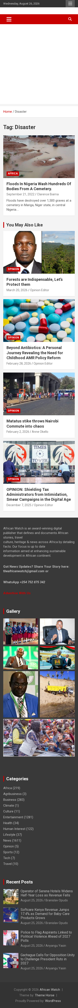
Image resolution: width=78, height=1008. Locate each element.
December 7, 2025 (18, 505)
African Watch (50, 990)
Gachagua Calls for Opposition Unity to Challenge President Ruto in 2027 (48, 959)
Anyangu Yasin (56, 945)
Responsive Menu (70, 3)
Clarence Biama (48, 194)
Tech (6, 858)
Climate (8, 805)
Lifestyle (9, 835)
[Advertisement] (39, 65)
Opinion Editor (39, 290)
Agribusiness (12, 794)
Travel (7, 864)
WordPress (53, 1001)
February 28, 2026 (18, 363)
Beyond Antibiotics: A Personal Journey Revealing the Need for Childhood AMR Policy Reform (34, 352)
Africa (13, 173)
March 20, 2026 (17, 290)
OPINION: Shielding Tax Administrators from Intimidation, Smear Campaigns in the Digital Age (38, 494)
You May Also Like (24, 225)
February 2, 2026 (17, 431)
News (7, 840)
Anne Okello (40, 431)
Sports (8, 852)
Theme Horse (44, 995)
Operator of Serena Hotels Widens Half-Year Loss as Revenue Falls (47, 893)
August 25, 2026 (32, 900)
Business (9, 800)
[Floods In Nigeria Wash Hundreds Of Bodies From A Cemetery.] (39, 156)
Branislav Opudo (57, 900)
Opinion (13, 269)
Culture (8, 811)
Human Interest (14, 829)
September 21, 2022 (20, 194)
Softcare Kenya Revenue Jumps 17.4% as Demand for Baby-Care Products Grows (45, 914)
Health (7, 823)
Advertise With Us (17, 593)
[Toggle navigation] (9, 19)
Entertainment (13, 817)
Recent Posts (19, 882)
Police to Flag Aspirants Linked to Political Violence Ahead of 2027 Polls (46, 936)
